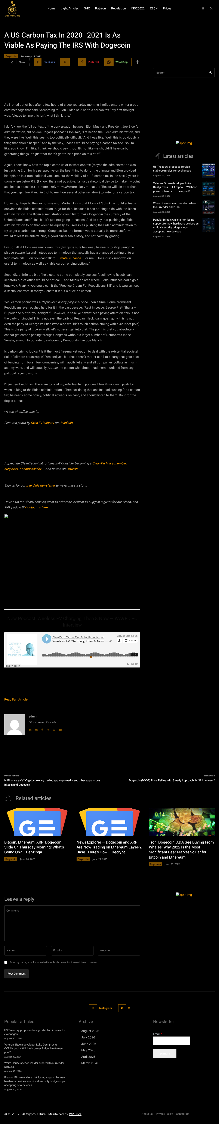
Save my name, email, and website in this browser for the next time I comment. (54, 962)
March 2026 (89, 1063)
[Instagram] (203, 8)
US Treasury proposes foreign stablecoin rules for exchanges (172, 169)
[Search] (210, 72)
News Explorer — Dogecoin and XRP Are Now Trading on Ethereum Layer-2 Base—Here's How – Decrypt (109, 847)
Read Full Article (16, 699)
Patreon (71, 469)
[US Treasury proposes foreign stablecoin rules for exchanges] (208, 170)
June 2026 (88, 1044)
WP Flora (75, 1114)
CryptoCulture (36, 1114)
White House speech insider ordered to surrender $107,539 (175, 205)
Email (157, 1034)
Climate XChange (68, 258)
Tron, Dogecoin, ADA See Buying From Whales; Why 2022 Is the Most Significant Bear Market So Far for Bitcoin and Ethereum (181, 849)
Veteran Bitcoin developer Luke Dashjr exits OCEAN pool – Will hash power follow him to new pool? (175, 187)
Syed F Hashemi (42, 422)
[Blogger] (30, 728)
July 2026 (88, 1037)
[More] (137, 62)
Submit (165, 1053)
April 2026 (88, 1056)
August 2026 (90, 1031)
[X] (211, 8)
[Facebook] (42, 728)
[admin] (14, 724)
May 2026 (88, 1050)
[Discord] (36, 728)
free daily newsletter (40, 485)
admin (33, 716)
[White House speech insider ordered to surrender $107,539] (208, 207)
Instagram (105, 1008)
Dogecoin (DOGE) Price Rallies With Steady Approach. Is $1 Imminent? (172, 780)
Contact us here (36, 507)
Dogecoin (11, 56)
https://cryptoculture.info (42, 722)
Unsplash (66, 422)
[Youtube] (60, 728)
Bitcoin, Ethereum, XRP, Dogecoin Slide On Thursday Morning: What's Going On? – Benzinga (34, 847)
